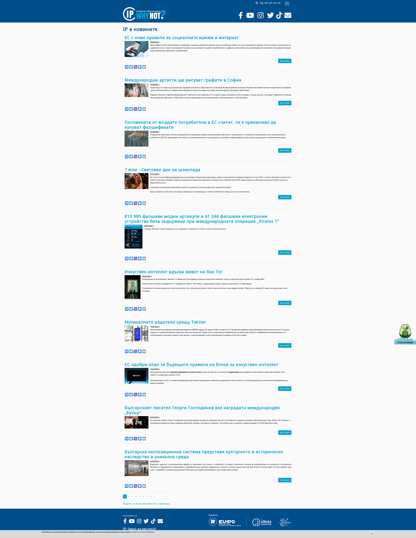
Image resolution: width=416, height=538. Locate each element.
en (266, 2)
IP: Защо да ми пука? (139, 529)
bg (261, 2)
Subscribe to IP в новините (124, 501)
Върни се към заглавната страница (146, 503)
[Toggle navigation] (287, 3)
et (279, 2)
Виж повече (285, 61)
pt (271, 2)
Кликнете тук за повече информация (142, 532)
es (275, 2)
